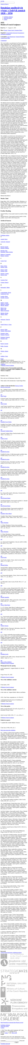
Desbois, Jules (4, 271)
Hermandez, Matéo (5, 287)
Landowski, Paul (5, 294)
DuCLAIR (14, 1033)
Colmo (6, 1033)
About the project (8, 18)
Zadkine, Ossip (4, 356)
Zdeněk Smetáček (5, 597)
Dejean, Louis (4, 267)
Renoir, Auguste (4, 343)
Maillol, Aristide (4, 302)
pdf (1, 394)
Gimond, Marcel (4, 282)
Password (22, 1040)
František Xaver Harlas (6, 422)
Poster (2, 358)
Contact (5, 19)
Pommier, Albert (4, 333)
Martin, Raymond (5, 310)
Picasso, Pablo (4, 329)
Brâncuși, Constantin (5, 254)
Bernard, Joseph (4, 246)
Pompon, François (5, 334)
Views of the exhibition (6, 662)
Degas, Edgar (4, 266)
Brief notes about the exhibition (8, 730)
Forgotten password (5, 1043)
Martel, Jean (3, 308)
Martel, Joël (3, 309)
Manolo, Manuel (4, 305)
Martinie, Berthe (4, 313)
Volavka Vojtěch (19, 385)
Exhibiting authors (5, 235)
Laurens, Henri (4, 296)
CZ (1, 1)
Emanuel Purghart (20, 36)
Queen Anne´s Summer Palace (15, 30)
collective (3, 952)
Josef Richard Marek (5, 498)
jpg (1, 653)
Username (3, 1040)
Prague (5, 30)
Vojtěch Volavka (4, 625)
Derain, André (4, 269)
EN (3, 1)
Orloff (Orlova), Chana (6, 324)
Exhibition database (8, 16)
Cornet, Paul (3, 260)
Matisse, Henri (4, 314)
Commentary (4, 40)
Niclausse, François (5, 319)
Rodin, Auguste (4, 346)
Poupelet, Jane (4, 338)
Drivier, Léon (4, 275)
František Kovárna (5, 451)
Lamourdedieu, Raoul (6, 292)
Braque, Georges (5, 255)
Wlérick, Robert (4, 351)
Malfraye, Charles (5, 304)
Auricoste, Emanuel (5, 241)
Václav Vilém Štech (5, 605)
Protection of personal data (9, 1022)
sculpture (19, 952)
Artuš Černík (4, 403)
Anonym (3, 4)
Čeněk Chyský (4, 438)
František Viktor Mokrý (6, 513)
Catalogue (3, 364)
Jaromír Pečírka (4, 565)
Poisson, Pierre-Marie (6, 331)
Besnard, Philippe (5, 248)
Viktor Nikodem (4, 522)
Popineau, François (5, 337)
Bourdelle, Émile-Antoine (7, 252)
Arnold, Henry (4, 239)
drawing (7, 952)
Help (2, 1022)
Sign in (6, 4)
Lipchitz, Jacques (5, 297)
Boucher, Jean (4, 250)
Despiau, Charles (5, 273)
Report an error (19, 1022)
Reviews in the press (5, 387)
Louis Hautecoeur (11, 36)
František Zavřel (4, 654)
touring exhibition (13, 952)
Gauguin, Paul (4, 280)
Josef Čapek (3, 396)
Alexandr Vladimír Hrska (7, 431)
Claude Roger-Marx (5, 38)
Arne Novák (3, 557)
